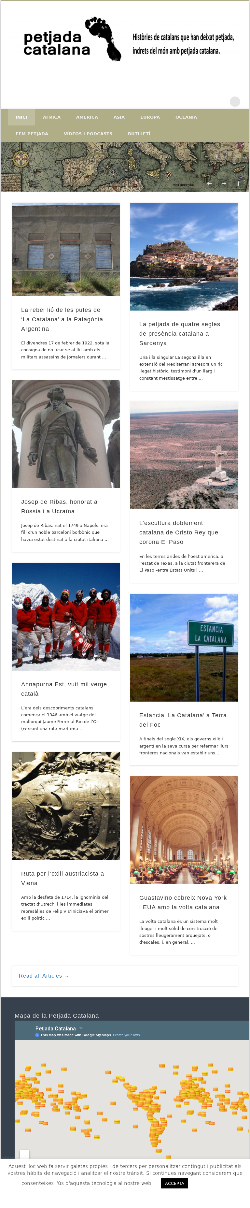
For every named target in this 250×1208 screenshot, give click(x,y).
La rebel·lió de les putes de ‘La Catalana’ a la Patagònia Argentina (62, 319)
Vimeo (221, 101)
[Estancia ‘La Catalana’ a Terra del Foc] (184, 648)
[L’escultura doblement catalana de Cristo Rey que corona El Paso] (184, 455)
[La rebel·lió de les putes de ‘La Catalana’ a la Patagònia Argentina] (66, 249)
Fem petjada (32, 133)
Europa (150, 117)
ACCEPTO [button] (212, 1183)
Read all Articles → (44, 976)
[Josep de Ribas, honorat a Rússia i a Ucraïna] (66, 434)
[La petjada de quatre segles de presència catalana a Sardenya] (184, 257)
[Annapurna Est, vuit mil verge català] (66, 617)
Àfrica (52, 117)
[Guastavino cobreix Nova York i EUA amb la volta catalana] (184, 830)
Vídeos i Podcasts (88, 133)
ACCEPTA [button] (174, 1183)
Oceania (186, 117)
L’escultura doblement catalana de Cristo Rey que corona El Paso (178, 532)
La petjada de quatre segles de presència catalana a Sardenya (179, 333)
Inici (21, 117)
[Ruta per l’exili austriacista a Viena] (66, 806)
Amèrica (87, 117)
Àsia (119, 117)
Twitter (208, 101)
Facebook (194, 101)
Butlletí (139, 133)
